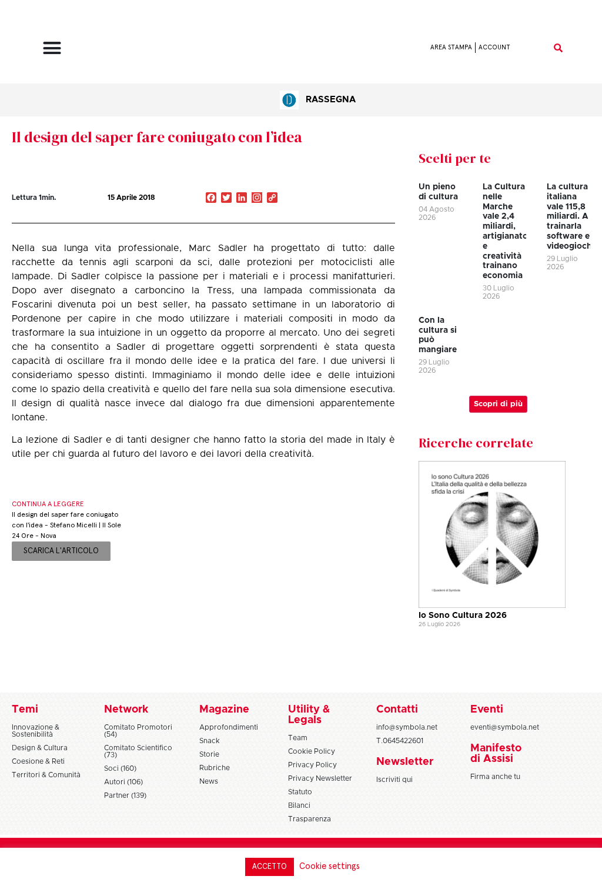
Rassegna (331, 99)
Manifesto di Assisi (495, 753)
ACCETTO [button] (269, 867)
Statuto (300, 791)
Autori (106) (123, 781)
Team (297, 737)
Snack (209, 740)
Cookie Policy (311, 751)
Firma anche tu (495, 776)
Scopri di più (498, 404)
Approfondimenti (228, 727)
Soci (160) (120, 768)
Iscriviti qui (394, 779)
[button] (52, 47)
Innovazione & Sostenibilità (35, 731)
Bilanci (299, 805)
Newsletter (404, 762)
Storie (209, 754)
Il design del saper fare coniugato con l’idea (157, 137)
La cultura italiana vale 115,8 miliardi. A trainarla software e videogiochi (570, 216)
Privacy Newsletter (320, 778)
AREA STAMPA (451, 47)
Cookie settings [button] (329, 866)
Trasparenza (309, 819)
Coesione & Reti (38, 761)
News (208, 781)
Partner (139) (125, 795)
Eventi (486, 709)
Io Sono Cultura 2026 (463, 615)
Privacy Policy (312, 764)
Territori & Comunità (46, 774)
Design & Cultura (40, 747)
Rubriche (214, 767)
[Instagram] (257, 198)
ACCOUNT (494, 47)
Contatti (397, 709)
